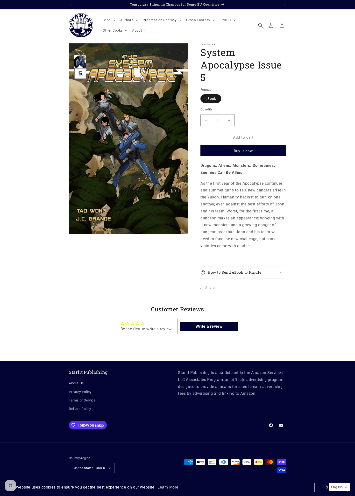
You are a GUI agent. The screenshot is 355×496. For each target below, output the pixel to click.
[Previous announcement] (70, 4)
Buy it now (243, 151)
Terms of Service (82, 400)
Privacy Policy (80, 392)
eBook (211, 99)
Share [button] (210, 288)
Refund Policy (80, 409)
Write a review (209, 326)
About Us (76, 383)
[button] (108, 20)
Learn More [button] (167, 487)
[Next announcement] (284, 4)
